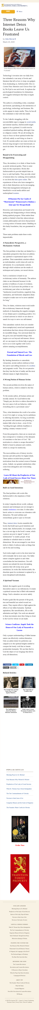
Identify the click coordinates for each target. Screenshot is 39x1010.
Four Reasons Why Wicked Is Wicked (17, 779)
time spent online (21, 180)
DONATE (8, 11)
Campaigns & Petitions (19, 975)
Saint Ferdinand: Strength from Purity (19, 935)
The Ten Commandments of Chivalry (17, 793)
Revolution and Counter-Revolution (19, 967)
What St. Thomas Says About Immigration (19, 789)
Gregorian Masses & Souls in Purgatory (20, 933)
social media (31, 122)
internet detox (12, 523)
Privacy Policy (19, 1002)
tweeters (16, 193)
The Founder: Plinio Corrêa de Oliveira (18, 807)
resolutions (12, 510)
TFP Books (19, 994)
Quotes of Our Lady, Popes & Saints (19, 914)
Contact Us (21, 1000)
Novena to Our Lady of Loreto (19, 920)
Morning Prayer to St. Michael (15, 775)
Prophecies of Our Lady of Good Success (18, 784)
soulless (32, 366)
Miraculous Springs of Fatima (19, 938)
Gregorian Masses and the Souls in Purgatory (19, 803)
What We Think (20, 985)
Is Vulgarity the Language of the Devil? (19, 951)
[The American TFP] (14, 5)
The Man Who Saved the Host (19, 957)
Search (26, 1000)
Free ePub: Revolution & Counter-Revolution (19, 991)
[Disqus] (19, 741)
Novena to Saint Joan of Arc (14, 798)
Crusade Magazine (19, 988)
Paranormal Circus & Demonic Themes (19, 948)
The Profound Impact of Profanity (19, 954)
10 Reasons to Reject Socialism (19, 970)
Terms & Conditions (27, 1002)
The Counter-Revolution (19, 964)
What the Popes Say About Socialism (19, 972)
